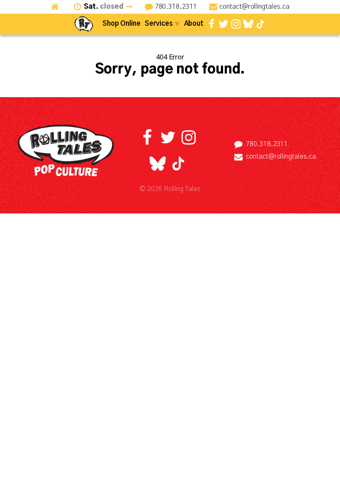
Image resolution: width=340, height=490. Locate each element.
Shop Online (121, 23)
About (194, 23)
